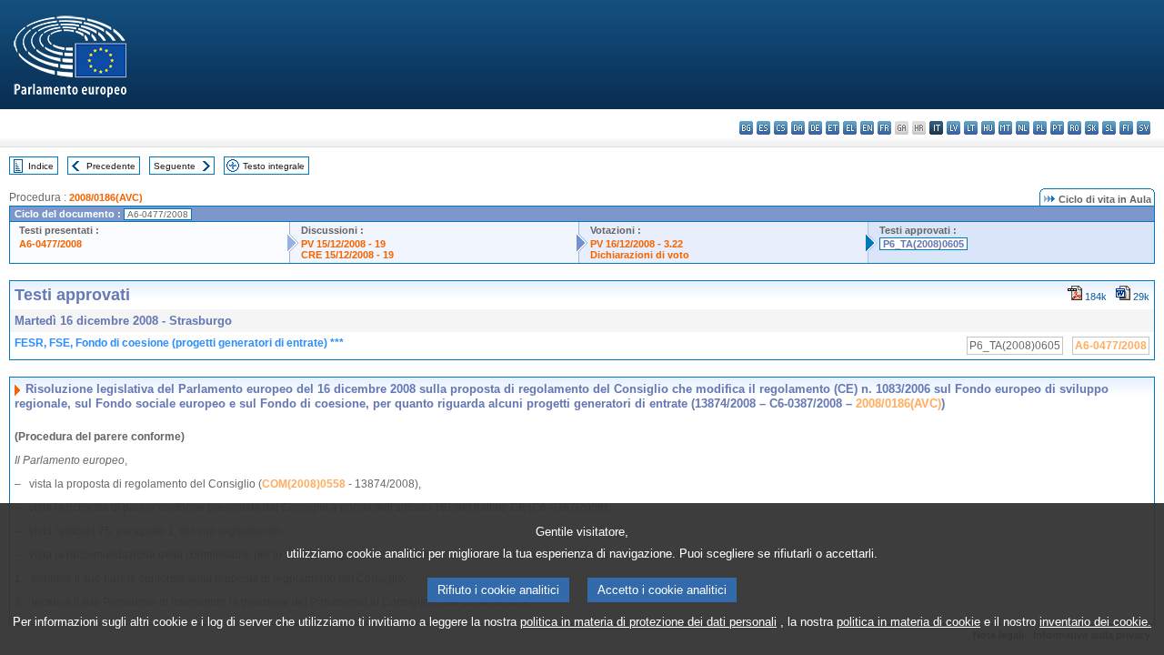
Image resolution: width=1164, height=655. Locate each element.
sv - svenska (1143, 128)
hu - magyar (988, 128)
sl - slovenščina (1109, 128)
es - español (763, 128)
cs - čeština (781, 128)
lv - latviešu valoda (953, 128)
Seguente (175, 166)
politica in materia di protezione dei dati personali (648, 622)
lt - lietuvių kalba (971, 128)
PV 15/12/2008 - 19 (343, 243)
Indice (41, 166)
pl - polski (1040, 128)
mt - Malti (1005, 128)
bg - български (746, 128)
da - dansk (798, 128)
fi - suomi (1126, 128)
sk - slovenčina (1092, 128)
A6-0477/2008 (50, 243)
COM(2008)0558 (304, 484)
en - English (867, 128)
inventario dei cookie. (1095, 622)
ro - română (1074, 128)
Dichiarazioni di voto (639, 254)
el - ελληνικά (850, 128)
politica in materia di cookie (908, 622)
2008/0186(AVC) (106, 197)
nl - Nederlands (1022, 128)
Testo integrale (274, 166)
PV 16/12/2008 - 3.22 (636, 243)
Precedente (110, 166)
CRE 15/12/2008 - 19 (347, 254)
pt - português (1057, 128)
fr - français (884, 128)
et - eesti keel (832, 128)
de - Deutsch (815, 128)
